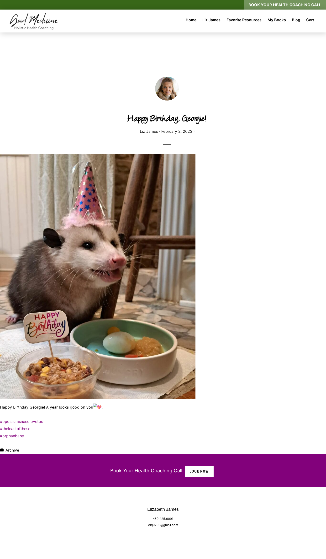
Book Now (199, 471)
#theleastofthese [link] (15, 428)
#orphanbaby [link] (12, 435)
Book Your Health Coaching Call (284, 4)
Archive (12, 450)
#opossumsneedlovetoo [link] (21, 421)
